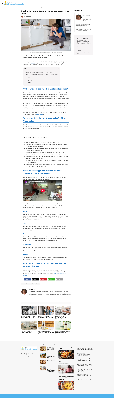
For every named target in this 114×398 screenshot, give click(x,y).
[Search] (111, 3)
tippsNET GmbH (61, 396)
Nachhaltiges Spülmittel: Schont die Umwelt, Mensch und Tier (46, 332)
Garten (63, 3)
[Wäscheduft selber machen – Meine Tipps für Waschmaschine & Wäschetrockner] (43, 368)
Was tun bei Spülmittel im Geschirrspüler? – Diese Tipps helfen (39, 72)
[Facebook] (17, 59)
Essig (29, 75)
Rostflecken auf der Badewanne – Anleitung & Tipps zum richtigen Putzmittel (83, 355)
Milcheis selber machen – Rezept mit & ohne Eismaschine (66, 362)
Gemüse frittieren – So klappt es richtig (66, 347)
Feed (50, 396)
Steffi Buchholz (29, 16)
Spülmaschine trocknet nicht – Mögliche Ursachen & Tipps (28, 317)
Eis (28, 79)
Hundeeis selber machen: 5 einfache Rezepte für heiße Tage (51, 355)
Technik (74, 3)
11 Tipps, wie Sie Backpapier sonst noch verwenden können (50, 349)
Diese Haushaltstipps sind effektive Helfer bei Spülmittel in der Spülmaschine (42, 74)
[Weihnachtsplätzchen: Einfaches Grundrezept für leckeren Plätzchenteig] (66, 385)
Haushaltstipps (34, 3)
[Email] (17, 70)
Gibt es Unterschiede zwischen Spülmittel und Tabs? (37, 71)
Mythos (33, 63)
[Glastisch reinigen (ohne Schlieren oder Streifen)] (29, 325)
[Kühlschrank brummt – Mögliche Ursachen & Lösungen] (46, 310)
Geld (68, 3)
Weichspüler (30, 80)
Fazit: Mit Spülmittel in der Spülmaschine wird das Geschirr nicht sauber (41, 84)
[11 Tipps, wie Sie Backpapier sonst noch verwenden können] (43, 348)
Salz (29, 77)
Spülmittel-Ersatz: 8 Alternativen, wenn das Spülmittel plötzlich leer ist (61, 317)
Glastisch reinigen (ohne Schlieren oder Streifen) (27, 332)
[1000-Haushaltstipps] (14, 3)
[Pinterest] (17, 62)
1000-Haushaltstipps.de (30, 396)
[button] (27, 279)
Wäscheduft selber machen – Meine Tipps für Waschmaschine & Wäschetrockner (51, 369)
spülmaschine (31, 283)
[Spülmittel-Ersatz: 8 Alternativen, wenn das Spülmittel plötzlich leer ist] (63, 310)
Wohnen (82, 3)
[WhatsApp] (17, 64)
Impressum (37, 396)
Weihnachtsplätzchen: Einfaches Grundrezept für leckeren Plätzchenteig (66, 378)
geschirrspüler (24, 283)
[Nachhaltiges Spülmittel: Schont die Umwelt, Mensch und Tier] (46, 325)
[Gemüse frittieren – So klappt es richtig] (66, 354)
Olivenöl (29, 82)
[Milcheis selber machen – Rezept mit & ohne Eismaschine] (66, 369)
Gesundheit (55, 3)
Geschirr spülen (39, 114)
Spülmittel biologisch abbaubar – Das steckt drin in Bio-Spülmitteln (62, 332)
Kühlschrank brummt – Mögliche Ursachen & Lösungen (45, 317)
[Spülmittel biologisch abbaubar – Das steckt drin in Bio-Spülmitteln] (63, 325)
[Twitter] (17, 67)
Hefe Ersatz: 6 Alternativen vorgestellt (84, 358)
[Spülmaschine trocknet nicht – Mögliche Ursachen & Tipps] (29, 310)
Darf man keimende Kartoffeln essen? (51, 361)
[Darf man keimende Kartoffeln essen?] (43, 362)
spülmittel (37, 283)
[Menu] (2, 3)
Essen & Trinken (45, 3)
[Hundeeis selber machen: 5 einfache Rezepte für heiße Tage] (43, 355)
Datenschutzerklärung (44, 396)
